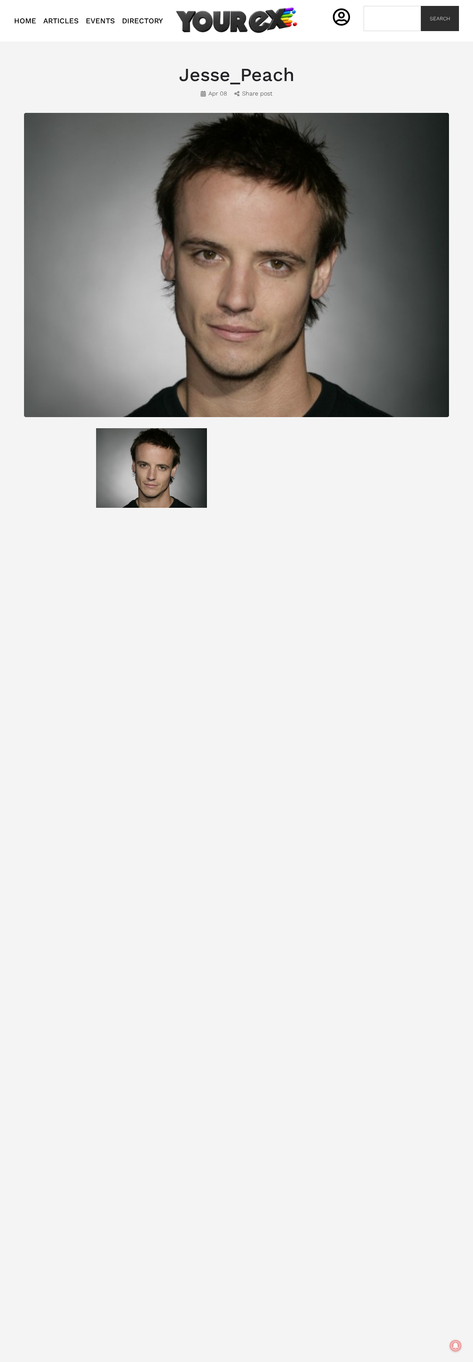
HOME (25, 20)
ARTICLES (61, 20)
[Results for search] (392, 35)
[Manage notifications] (456, 1346)
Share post (257, 93)
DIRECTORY (142, 20)
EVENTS (100, 20)
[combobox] (392, 18)
